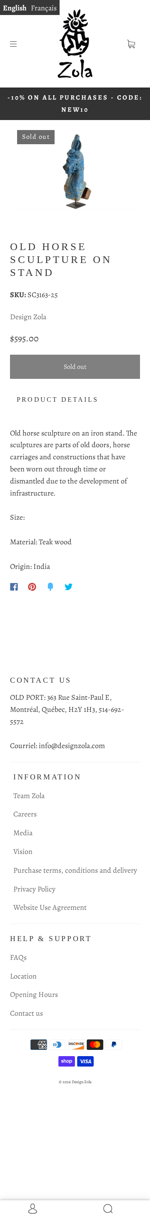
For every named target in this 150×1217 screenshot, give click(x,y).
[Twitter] (69, 587)
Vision (22, 851)
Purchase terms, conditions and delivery (75, 870)
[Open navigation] (19, 43)
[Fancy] (50, 587)
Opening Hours (34, 994)
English (15, 8)
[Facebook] (14, 587)
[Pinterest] (32, 587)
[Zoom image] (75, 171)
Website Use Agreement (50, 907)
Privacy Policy (34, 889)
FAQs (18, 957)
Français (44, 8)
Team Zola (29, 796)
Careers (25, 814)
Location (23, 976)
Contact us (26, 1013)
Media (22, 833)
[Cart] (131, 44)
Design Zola (28, 317)
